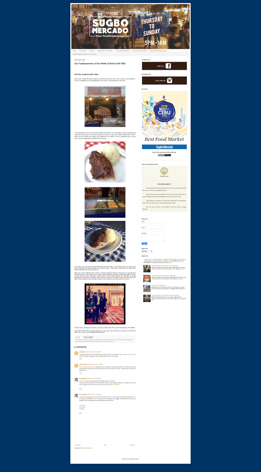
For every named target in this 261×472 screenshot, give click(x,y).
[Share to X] (88, 337)
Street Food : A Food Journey (159, 285)
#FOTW (114, 339)
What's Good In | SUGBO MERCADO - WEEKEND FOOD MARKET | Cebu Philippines (165, 259)
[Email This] (84, 337)
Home (74, 51)
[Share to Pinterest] (92, 337)
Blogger (137, 459)
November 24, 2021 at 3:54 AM (93, 352)
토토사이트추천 (115, 384)
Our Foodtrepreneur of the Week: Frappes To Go (163, 275)
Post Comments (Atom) (86, 448)
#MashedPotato (129, 339)
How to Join (82, 51)
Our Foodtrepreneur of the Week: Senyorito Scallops (165, 265)
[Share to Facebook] (90, 337)
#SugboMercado (85, 341)
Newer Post (77, 445)
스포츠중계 (82, 405)
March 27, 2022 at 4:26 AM (94, 378)
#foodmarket (100, 339)
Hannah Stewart (83, 364)
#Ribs (80, 341)
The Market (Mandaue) (122, 51)
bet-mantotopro (83, 378)
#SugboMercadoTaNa (95, 341)
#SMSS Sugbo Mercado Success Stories (84, 54)
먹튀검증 (112, 381)
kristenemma (82, 352)
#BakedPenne (82, 339)
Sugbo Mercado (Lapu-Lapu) (158, 51)
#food (95, 339)
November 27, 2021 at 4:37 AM (95, 364)
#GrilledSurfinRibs (120, 339)
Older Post (132, 445)
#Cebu (86, 339)
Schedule (92, 51)
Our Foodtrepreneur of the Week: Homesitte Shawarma (165, 295)
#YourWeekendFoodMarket (106, 341)
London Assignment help (88, 367)
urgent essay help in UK (129, 354)
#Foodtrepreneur (108, 339)
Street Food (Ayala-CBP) (139, 51)
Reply (80, 358)
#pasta (76, 341)
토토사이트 (82, 381)
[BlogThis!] (86, 337)
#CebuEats (91, 339)
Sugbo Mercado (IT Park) (105, 51)
